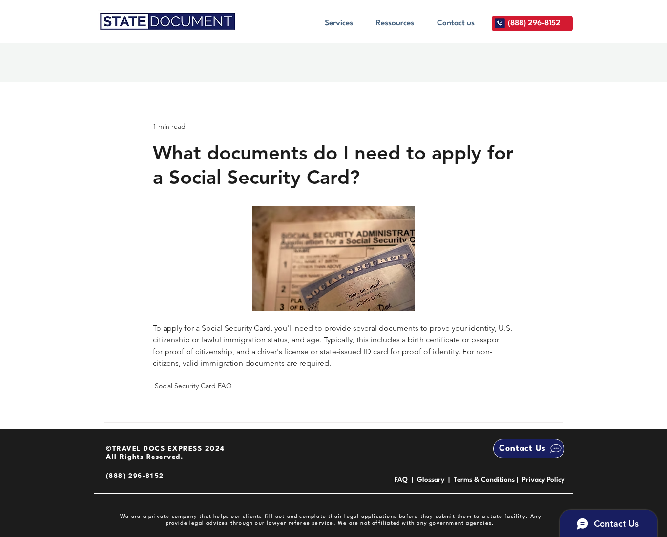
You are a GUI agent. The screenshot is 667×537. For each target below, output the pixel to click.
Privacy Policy (543, 480)
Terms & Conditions (485, 480)
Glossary (430, 480)
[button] (338, 23)
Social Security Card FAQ (193, 385)
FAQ (401, 480)
